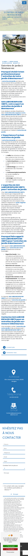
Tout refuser (10, 549)
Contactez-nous (11, 353)
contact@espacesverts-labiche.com (14, 414)
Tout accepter (11, 546)
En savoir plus (10, 347)
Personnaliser (10, 552)
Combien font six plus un (10, 465)
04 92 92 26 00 (14, 397)
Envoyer (15, 494)
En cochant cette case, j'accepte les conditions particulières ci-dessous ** (14, 487)
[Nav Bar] (24, 2)
